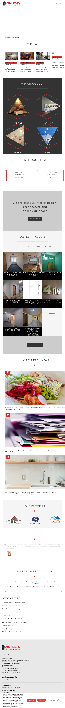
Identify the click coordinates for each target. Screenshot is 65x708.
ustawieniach (13, 706)
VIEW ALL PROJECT (35, 345)
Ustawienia (52, 700)
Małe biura (7, 615)
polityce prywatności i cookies (14, 701)
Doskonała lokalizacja (7, 665)
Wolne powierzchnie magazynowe (13, 612)
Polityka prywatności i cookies (10, 670)
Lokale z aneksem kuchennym (12, 606)
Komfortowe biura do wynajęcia (12, 609)
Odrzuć (41, 700)
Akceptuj (31, 700)
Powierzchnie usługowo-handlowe (11, 661)
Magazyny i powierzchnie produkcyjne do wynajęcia (15, 660)
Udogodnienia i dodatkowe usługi (10, 668)
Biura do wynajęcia (7, 658)
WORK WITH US (35, 218)
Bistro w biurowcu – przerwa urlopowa (14, 602)
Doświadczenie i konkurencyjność (11, 663)
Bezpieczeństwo (6, 667)
